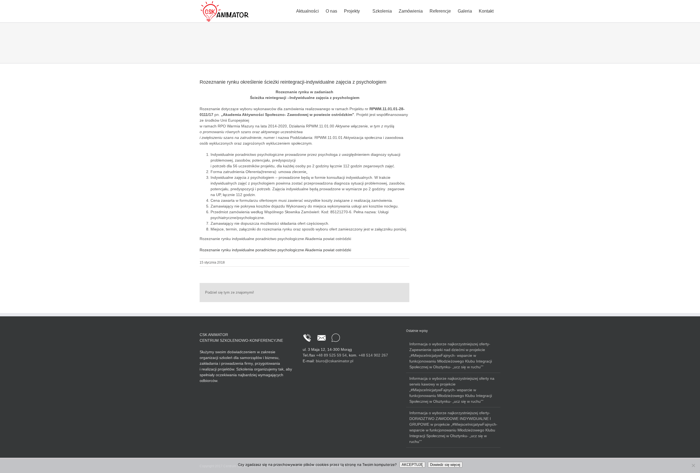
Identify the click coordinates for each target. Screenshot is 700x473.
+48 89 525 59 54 (331, 355)
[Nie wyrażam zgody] (693, 465)
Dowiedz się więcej (445, 465)
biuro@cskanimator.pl (334, 361)
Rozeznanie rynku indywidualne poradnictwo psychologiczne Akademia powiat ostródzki (275, 250)
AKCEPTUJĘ (412, 465)
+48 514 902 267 (373, 355)
